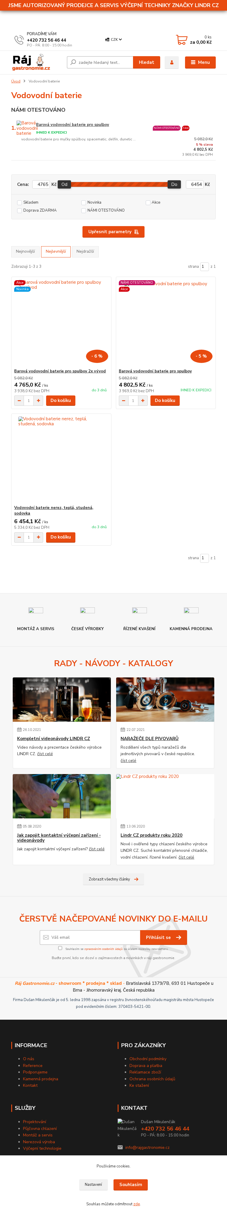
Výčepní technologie (42, 1148)
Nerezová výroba (39, 1142)
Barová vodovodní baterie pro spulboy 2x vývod (60, 371)
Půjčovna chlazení (40, 1128)
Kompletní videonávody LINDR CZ (53, 738)
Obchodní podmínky (147, 1059)
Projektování (34, 1122)
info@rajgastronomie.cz (147, 1147)
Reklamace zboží (145, 1072)
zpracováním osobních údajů (103, 949)
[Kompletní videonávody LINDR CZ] (62, 699)
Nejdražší (85, 251)
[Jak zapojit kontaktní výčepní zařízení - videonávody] (62, 796)
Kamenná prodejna (40, 1079)
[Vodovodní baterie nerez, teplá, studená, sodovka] (61, 459)
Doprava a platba (145, 1065)
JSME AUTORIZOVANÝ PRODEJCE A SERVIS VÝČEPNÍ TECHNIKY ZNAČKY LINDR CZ (113, 5)
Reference (33, 1065)
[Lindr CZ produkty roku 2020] (165, 796)
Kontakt (30, 1085)
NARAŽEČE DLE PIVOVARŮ (150, 738)
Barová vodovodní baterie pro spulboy (72, 124)
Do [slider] (174, 184)
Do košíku (61, 400)
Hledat (146, 62)
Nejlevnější (56, 251)
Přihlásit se (159, 937)
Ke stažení (139, 1085)
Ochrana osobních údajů (152, 1079)
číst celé (45, 754)
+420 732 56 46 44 (46, 40)
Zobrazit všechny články (109, 879)
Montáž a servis (38, 1135)
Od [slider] (64, 184)
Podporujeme (35, 1072)
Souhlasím (130, 1185)
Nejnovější (25, 251)
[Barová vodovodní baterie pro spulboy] (166, 323)
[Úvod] (36, 62)
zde (136, 1204)
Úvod (15, 81)
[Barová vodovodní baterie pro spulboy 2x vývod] (61, 323)
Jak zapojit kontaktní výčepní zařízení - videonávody (59, 838)
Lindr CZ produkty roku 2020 (151, 835)
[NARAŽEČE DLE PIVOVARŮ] (165, 699)
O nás (28, 1059)
